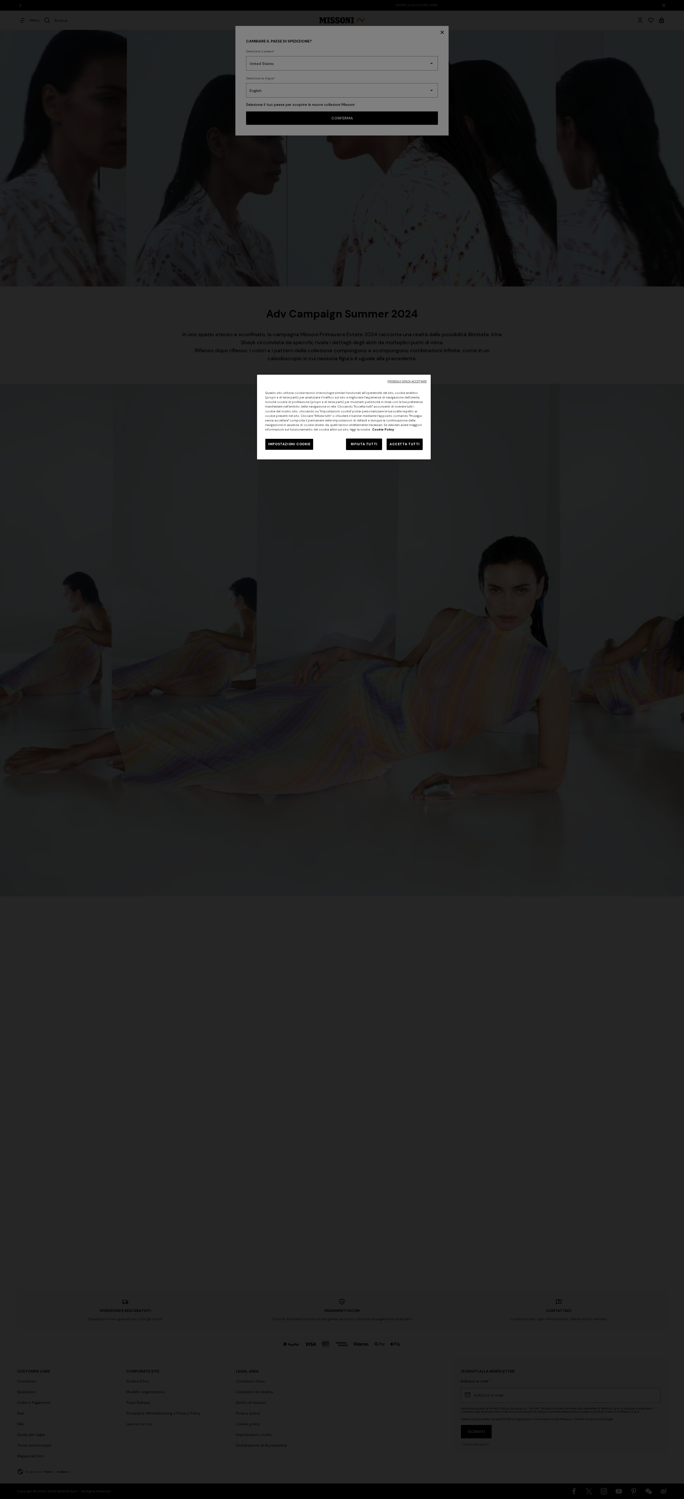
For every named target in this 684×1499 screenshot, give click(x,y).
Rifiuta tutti (364, 444)
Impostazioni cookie (289, 444)
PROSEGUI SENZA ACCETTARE (407, 381)
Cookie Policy (383, 430)
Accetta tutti (405, 444)
